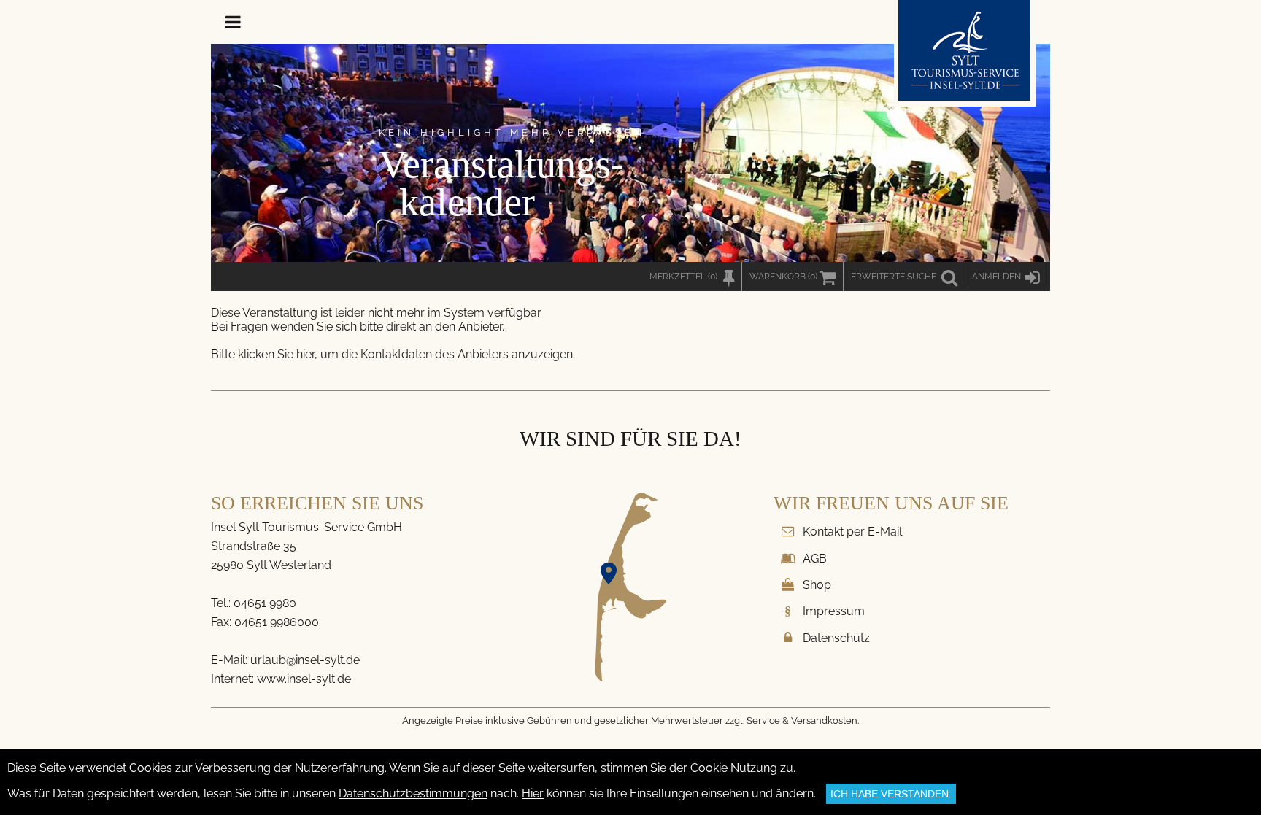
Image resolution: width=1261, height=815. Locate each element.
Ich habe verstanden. (891, 794)
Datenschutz (836, 638)
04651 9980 (265, 603)
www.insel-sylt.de (304, 679)
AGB (815, 558)
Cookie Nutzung (733, 768)
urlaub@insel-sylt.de (305, 660)
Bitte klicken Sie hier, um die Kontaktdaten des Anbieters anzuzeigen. (393, 354)
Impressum (834, 611)
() (783, 276)
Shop (817, 585)
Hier (533, 793)
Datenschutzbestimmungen (413, 793)
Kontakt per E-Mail (852, 531)
